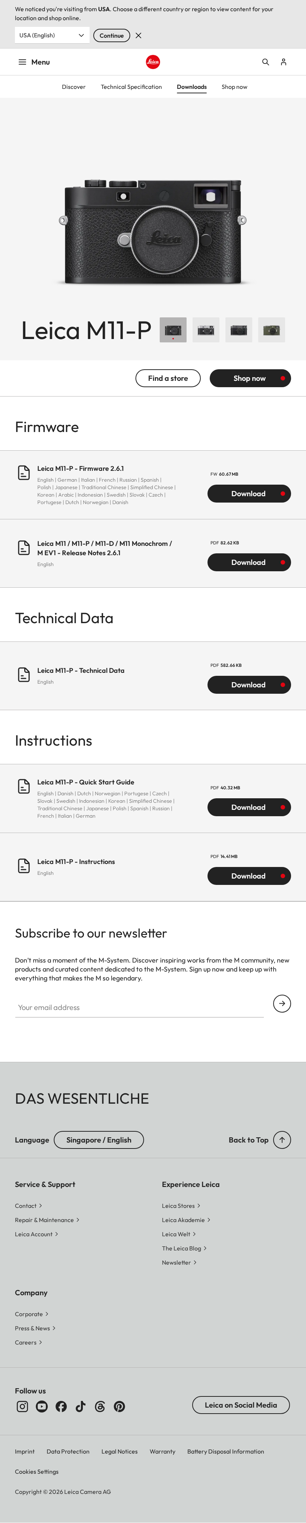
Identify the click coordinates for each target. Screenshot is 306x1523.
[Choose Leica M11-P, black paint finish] (173, 329)
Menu (40, 61)
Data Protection (68, 1451)
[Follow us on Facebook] (61, 1406)
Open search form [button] (265, 62)
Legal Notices (120, 1451)
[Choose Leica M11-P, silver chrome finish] (206, 329)
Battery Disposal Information (225, 1451)
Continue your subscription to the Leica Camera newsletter (282, 1004)
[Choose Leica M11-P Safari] (271, 329)
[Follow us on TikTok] (80, 1406)
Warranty (162, 1451)
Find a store (168, 378)
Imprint (25, 1451)
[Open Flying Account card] (283, 62)
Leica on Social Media (241, 1404)
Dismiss (138, 35)
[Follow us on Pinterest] (119, 1406)
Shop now (250, 378)
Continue (112, 35)
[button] (282, 1140)
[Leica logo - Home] (153, 62)
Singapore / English (98, 1139)
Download (248, 493)
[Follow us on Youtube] (41, 1406)
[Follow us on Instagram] (22, 1406)
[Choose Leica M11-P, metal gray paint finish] (238, 329)
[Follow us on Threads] (100, 1406)
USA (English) (37, 35)
